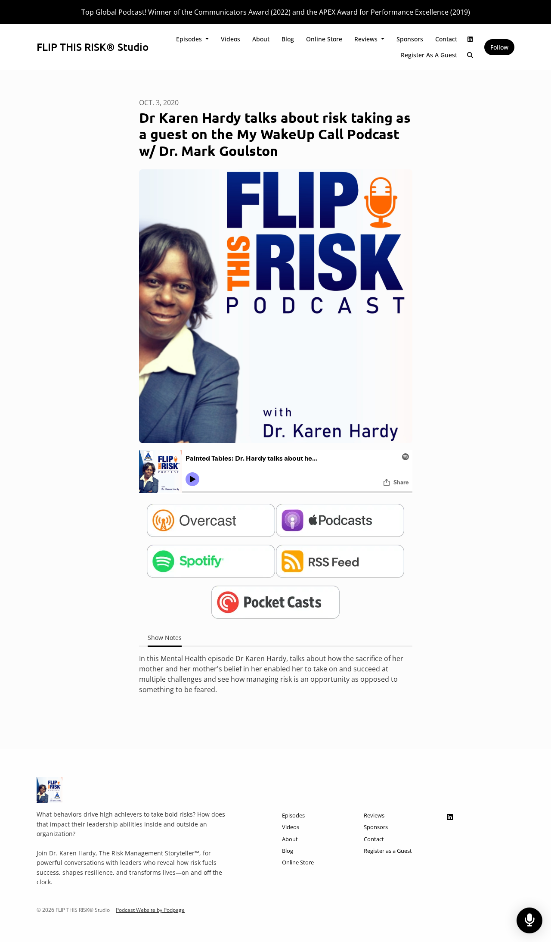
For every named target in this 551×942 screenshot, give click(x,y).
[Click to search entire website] (470, 55)
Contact (446, 39)
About (260, 39)
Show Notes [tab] (165, 637)
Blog (288, 39)
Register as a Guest (429, 55)
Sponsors (409, 39)
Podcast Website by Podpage (150, 910)
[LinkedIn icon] (450, 817)
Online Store (324, 39)
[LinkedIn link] (470, 39)
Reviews (366, 39)
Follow (499, 47)
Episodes (190, 39)
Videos (230, 39)
